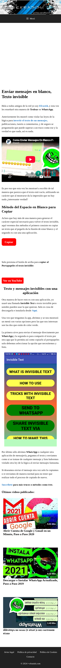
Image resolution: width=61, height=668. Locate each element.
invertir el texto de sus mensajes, (30, 120)
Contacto (30, 657)
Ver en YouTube (12, 280)
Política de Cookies (48, 652)
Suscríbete (7, 484)
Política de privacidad (27, 652)
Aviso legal (9, 652)
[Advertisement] (30, 57)
